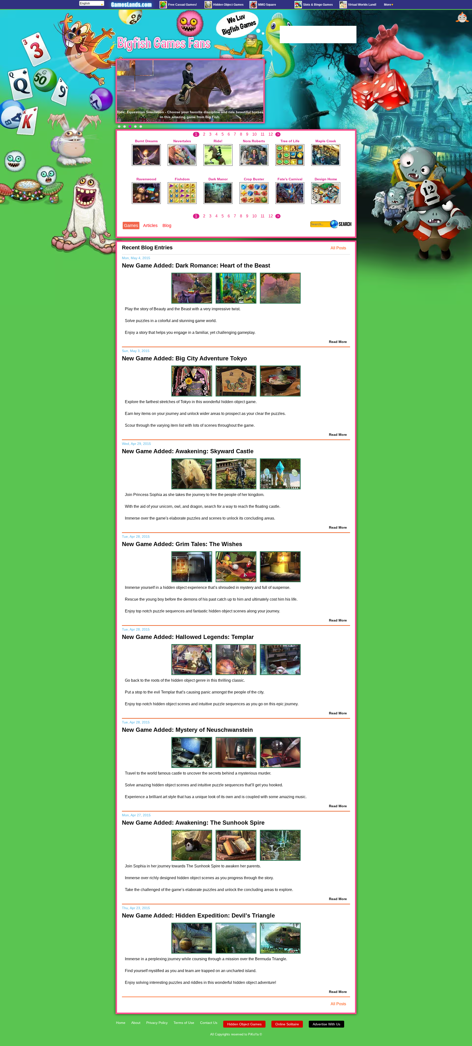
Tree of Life (289, 141)
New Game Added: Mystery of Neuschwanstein (187, 729)
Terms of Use (184, 1023)
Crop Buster (254, 179)
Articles (150, 225)
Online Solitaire (287, 1024)
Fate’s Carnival (290, 179)
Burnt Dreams (146, 141)
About (135, 1023)
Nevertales (182, 141)
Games (131, 225)
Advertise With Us (326, 1024)
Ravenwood (146, 179)
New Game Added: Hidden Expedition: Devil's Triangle (198, 915)
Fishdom (182, 179)
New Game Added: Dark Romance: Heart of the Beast (196, 265)
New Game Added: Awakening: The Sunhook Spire (193, 822)
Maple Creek (325, 141)
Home (120, 1023)
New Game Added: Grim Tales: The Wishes (182, 544)
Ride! (218, 141)
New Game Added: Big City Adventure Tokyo (184, 358)
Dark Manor (218, 179)
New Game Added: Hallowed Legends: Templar (188, 637)
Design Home (326, 179)
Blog (166, 225)
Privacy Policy (157, 1023)
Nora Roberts (254, 141)
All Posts (338, 248)
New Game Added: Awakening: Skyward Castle (187, 451)
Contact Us (208, 1023)
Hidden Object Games (244, 1024)
